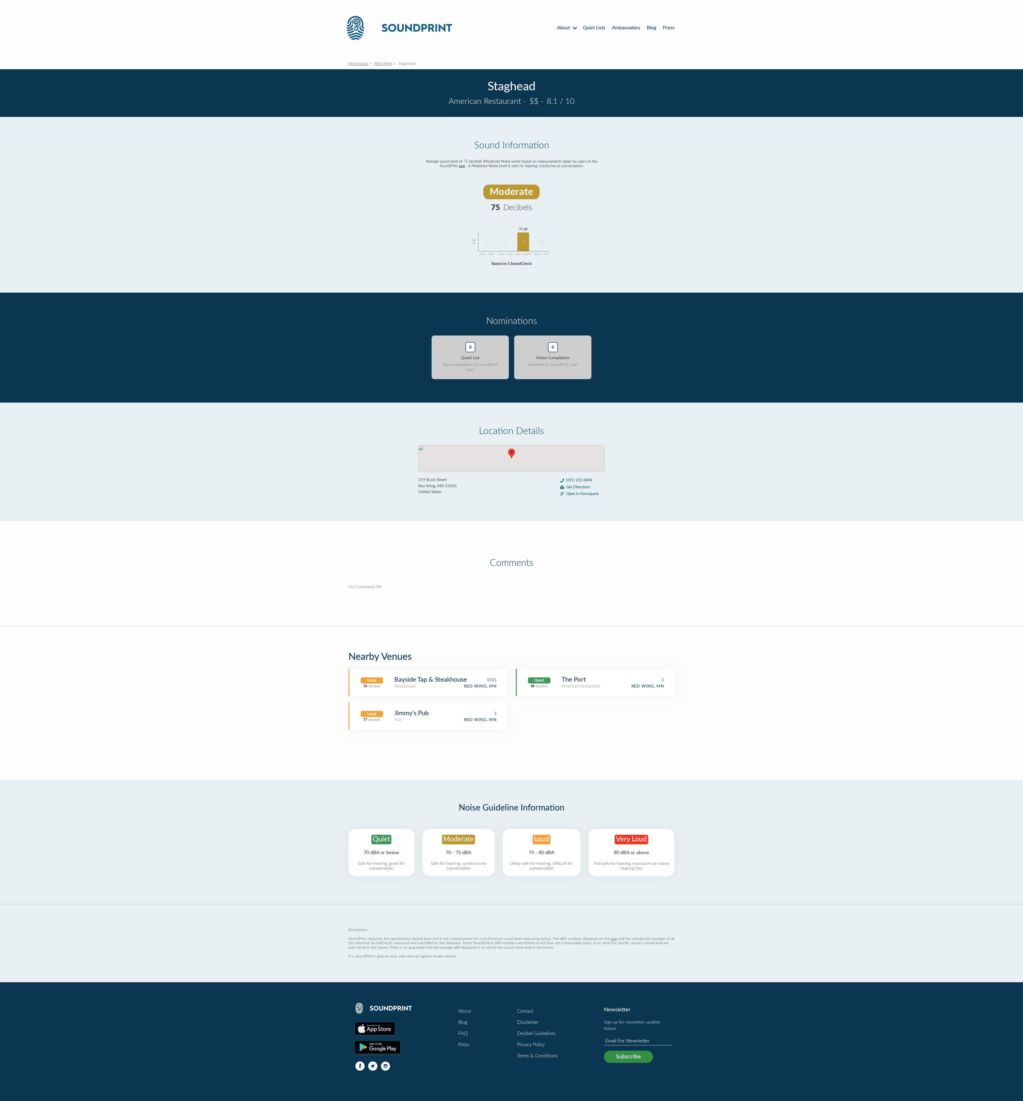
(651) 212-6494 (579, 480)
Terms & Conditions (537, 1056)
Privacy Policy (531, 1044)
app (462, 166)
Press (669, 28)
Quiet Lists (594, 28)
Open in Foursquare (582, 494)
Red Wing (383, 64)
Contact (525, 1011)
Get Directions (578, 487)
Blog (651, 28)
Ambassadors (626, 28)
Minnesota (358, 64)
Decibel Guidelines (536, 1033)
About (564, 28)
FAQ (463, 1033)
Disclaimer (527, 1022)
